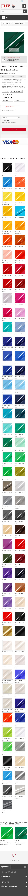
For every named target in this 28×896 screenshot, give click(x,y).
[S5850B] (20, 616)
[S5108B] (7, 196)
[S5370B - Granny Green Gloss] (6, 832)
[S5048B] (20, 182)
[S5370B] (7, 471)
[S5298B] (20, 385)
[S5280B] (7, 341)
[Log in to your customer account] (24, 6)
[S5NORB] (20, 703)
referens (3, 73)
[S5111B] (20, 790)
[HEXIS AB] (6, 6)
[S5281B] (20, 341)
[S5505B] (20, 558)
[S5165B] (7, 240)
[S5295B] (20, 370)
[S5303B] (20, 399)
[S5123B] (7, 211)
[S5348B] (7, 442)
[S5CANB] (7, 761)
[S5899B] (7, 645)
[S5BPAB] (7, 674)
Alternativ (5, 120)
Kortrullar (8, 94)
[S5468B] (20, 761)
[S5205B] (7, 298)
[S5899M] (20, 645)
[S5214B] (20, 298)
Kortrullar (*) (17, 91)
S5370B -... (3, 841)
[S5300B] (7, 399)
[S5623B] (7, 587)
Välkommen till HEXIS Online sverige (13, 1)
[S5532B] (20, 573)
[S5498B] (7, 558)
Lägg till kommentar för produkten (9, 121)
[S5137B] (20, 225)
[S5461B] (7, 529)
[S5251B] (20, 312)
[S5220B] (7, 312)
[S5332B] (7, 428)
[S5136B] (7, 225)
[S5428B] (20, 486)
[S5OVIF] (7, 717)
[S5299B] (7, 775)
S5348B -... (18, 841)
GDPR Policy (3, 878)
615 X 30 (17, 100)
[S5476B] (20, 529)
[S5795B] (7, 616)
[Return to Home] (3, 23)
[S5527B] (7, 573)
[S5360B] (20, 457)
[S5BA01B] (20, 660)
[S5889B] (7, 167)
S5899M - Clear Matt (19, 651)
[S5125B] (20, 211)
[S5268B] (7, 327)
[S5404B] (7, 486)
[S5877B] (20, 775)
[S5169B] (7, 254)
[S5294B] (7, 370)
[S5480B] (7, 544)
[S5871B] (7, 631)
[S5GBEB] (7, 689)
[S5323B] (20, 413)
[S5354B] (7, 457)
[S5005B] (7, 182)
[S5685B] (20, 602)
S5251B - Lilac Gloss (20, 318)
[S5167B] (20, 240)
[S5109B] (20, 196)
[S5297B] (7, 385)
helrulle (5, 91)
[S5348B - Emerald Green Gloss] (21, 832)
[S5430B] (7, 500)
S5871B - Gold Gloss (7, 637)
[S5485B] (20, 544)
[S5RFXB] (20, 717)
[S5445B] (7, 515)
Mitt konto (5, 882)
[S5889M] (20, 631)
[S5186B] (7, 269)
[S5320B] (7, 413)
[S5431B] (20, 500)
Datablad (12, 76)
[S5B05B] (7, 660)
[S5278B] (20, 327)
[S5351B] (20, 442)
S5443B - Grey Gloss (20, 752)
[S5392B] (20, 471)
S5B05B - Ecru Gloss (7, 666)
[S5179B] (20, 254)
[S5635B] (20, 587)
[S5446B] (20, 515)
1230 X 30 (5, 100)
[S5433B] (7, 790)
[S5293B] (20, 356)
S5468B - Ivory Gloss (20, 767)
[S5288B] (7, 356)
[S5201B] (20, 283)
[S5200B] (7, 283)
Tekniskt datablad (10, 106)
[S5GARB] (7, 804)
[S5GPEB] (7, 703)
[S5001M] (20, 732)
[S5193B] (20, 269)
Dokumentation (21, 76)
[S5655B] (7, 602)
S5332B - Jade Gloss (7, 434)
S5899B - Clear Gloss (7, 651)
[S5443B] (20, 746)
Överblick (4, 76)
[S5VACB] (7, 732)
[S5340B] (20, 428)
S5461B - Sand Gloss (7, 535)
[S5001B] (20, 167)
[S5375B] (7, 746)
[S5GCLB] (20, 689)
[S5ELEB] (20, 674)
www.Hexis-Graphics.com (8, 110)
